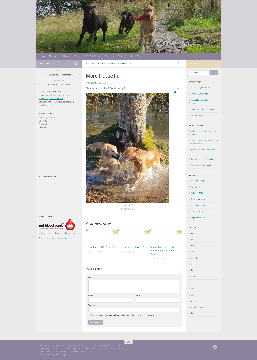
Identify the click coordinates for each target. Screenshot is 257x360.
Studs (77, 56)
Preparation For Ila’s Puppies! (100, 247)
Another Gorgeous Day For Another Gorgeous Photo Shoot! (162, 250)
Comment (92, 277)
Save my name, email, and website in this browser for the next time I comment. (123, 315)
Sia (192, 295)
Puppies (194, 288)
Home (42, 56)
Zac (129, 63)
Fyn (192, 252)
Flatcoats (53, 56)
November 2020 (198, 181)
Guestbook (109, 56)
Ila (112, 63)
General (194, 258)
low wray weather (55, 208)
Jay (192, 270)
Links (131, 56)
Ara (88, 63)
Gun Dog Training (93, 56)
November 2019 (198, 205)
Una (123, 63)
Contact (121, 56)
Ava (94, 63)
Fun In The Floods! (205, 159)
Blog (139, 56)
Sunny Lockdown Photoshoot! (203, 109)
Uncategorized (197, 307)
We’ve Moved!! (205, 165)
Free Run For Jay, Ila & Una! (131, 247)
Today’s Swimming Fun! (201, 94)
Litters (66, 56)
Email (138, 295)
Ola (117, 63)
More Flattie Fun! (198, 115)
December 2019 (198, 199)
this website (62, 238)
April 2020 (195, 187)
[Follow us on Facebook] (76, 63)
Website (91, 305)
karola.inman (94, 83)
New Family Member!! (200, 87)
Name (91, 295)
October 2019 (197, 211)
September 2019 (198, 218)
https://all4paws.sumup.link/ (51, 98)
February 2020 (197, 193)
